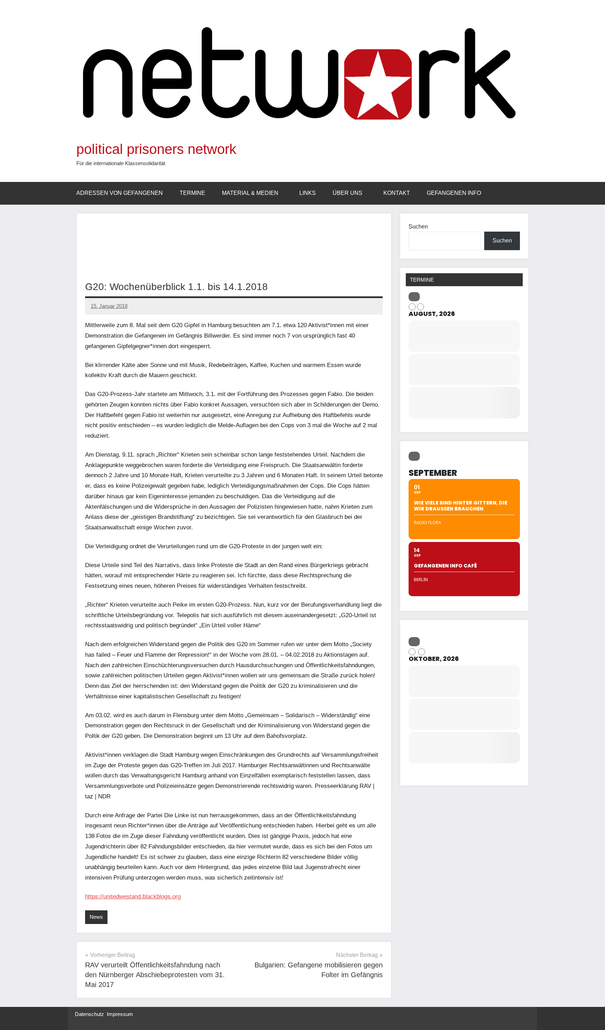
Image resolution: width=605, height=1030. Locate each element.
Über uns (347, 193)
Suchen (418, 227)
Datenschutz (89, 1014)
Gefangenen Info (454, 193)
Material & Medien (250, 193)
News (96, 917)
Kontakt (396, 193)
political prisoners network (156, 149)
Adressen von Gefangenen (119, 193)
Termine (192, 193)
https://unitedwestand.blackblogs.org (133, 896)
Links (307, 193)
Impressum (120, 1014)
